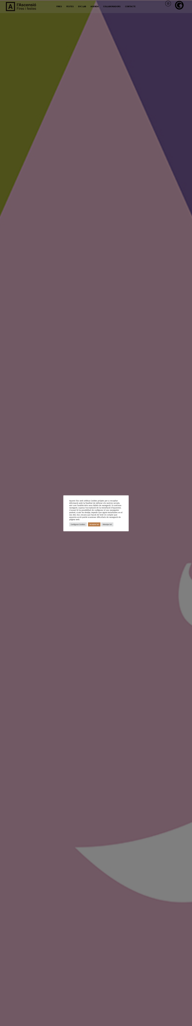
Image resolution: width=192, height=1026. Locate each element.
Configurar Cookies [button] (78, 524)
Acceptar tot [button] (94, 524)
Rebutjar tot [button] (107, 524)
